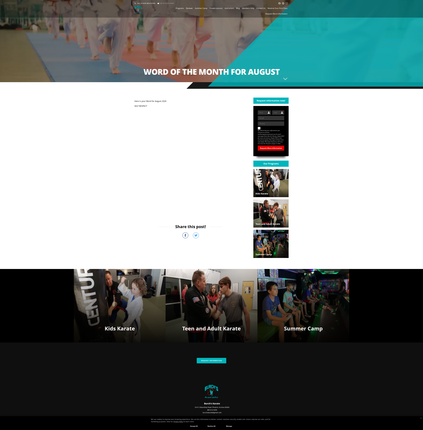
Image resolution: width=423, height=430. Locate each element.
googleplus (283, 3)
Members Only (248, 8)
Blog (238, 8)
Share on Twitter (196, 235)
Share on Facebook (185, 235)
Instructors (229, 8)
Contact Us (260, 8)
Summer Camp (201, 8)
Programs (180, 8)
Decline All (211, 426)
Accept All (194, 426)
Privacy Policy (178, 422)
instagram (286, 3)
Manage (229, 426)
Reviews (189, 8)
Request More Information (276, 14)
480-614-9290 (151, 3)
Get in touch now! (167, 3)
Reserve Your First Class (278, 8)
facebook (279, 3)
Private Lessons (216, 8)
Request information (211, 361)
